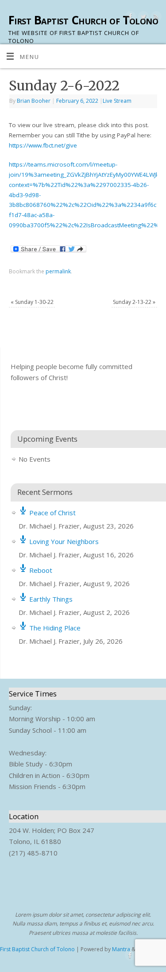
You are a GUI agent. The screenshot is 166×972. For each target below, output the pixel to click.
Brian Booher (33, 101)
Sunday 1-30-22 (32, 302)
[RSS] (155, 18)
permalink (58, 271)
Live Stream (117, 101)
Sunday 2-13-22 (134, 302)
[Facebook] (129, 18)
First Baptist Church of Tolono (83, 20)
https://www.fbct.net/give (43, 145)
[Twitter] (142, 18)
